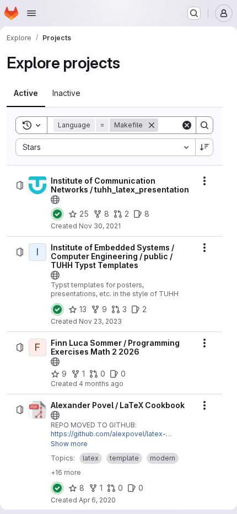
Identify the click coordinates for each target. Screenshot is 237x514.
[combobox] (105, 147)
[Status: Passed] (57, 214)
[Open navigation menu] (31, 13)
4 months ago (101, 383)
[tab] (26, 93)
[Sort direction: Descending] (204, 147)
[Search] (204, 125)
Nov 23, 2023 (100, 321)
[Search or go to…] (194, 13)
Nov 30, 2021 (100, 226)
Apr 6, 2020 (97, 500)
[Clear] (186, 125)
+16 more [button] (66, 472)
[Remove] (151, 125)
